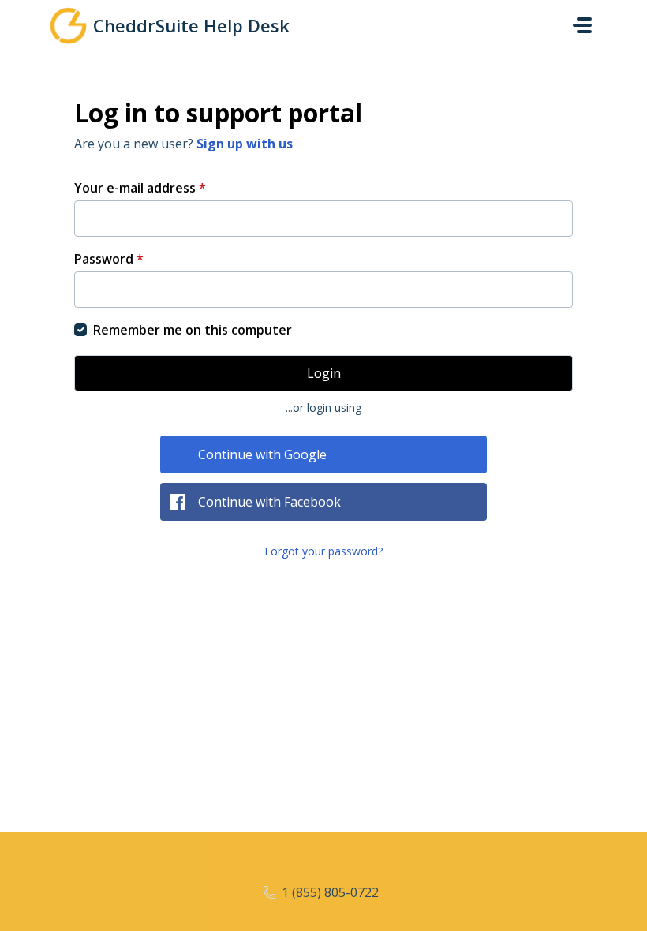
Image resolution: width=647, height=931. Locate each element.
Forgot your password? (323, 551)
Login (324, 373)
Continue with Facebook (269, 501)
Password (109, 258)
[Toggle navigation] (582, 25)
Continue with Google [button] (262, 454)
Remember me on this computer (192, 329)
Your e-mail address (140, 187)
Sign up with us (244, 143)
